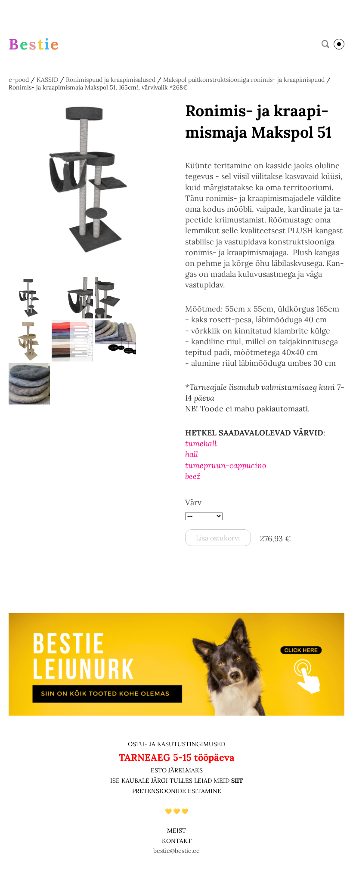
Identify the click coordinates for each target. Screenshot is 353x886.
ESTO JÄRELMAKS (177, 770)
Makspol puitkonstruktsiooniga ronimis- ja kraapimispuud (244, 79)
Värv (193, 502)
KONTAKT (177, 841)
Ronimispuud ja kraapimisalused (110, 79)
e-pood (19, 79)
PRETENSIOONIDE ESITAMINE (176, 791)
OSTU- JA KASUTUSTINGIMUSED (176, 744)
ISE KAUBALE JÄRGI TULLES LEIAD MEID (170, 780)
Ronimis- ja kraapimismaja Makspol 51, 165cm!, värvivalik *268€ (98, 87)
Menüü (339, 44)
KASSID (47, 79)
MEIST (176, 830)
